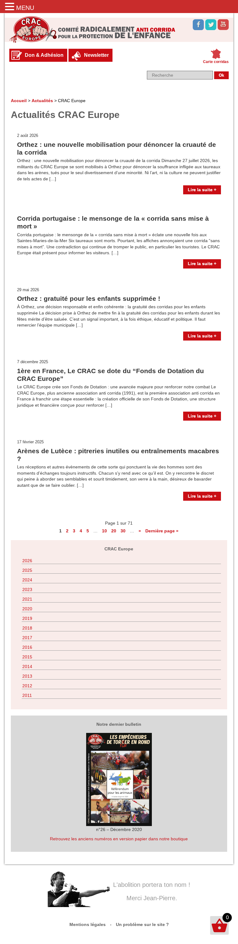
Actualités (42, 100)
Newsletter (96, 55)
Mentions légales (87, 924)
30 (123, 530)
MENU (25, 7)
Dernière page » (161, 530)
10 (104, 530)
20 (113, 530)
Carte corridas (216, 62)
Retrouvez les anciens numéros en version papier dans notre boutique (119, 838)
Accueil (19, 100)
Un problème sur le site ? (142, 924)
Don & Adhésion (44, 55)
